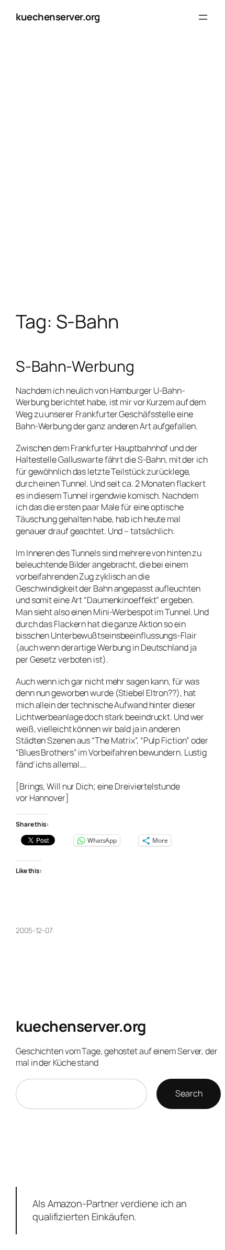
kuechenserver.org (58, 16)
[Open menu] (203, 17)
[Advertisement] (112, 183)
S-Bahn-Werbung (75, 366)
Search (188, 1093)
